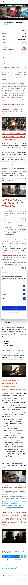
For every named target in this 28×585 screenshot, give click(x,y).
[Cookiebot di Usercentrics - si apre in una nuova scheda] (20, 268)
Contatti (4, 51)
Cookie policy (18, 576)
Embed (6, 559)
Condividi (4, 24)
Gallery (25, 57)
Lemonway (24, 579)
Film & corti (24, 42)
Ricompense (10, 57)
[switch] (24, 290)
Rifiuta (14, 316)
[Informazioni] (25, 39)
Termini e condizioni (11, 576)
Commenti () (18, 57)
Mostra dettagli (20, 304)
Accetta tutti (14, 308)
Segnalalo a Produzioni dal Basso (9, 568)
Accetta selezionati (14, 312)
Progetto (4, 57)
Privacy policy (23, 576)
